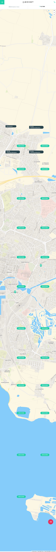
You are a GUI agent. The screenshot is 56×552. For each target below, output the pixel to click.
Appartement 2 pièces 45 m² (15, 349)
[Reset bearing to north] (54, 15)
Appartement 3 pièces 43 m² (15, 404)
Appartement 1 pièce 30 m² (14, 316)
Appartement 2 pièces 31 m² (38, 190)
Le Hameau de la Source (37, 139)
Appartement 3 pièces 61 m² (38, 349)
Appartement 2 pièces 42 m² (15, 248)
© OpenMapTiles (40, 551)
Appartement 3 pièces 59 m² (39, 443)
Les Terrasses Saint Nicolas (14, 162)
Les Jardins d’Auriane (13, 137)
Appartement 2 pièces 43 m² (15, 278)
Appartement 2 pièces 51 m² (15, 190)
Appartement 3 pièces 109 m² (39, 219)
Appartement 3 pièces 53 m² (15, 446)
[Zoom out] (54, 12)
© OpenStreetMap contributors (50, 551)
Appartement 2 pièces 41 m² (15, 376)
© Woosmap (34, 551)
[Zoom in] (54, 10)
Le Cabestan (34, 162)
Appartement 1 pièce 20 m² (14, 219)
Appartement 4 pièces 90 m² (39, 277)
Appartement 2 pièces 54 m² (39, 320)
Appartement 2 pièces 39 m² (39, 377)
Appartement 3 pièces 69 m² (39, 248)
